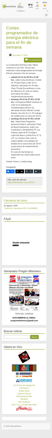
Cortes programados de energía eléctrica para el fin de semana (22, 37)
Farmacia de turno (15, 200)
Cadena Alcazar (24, 394)
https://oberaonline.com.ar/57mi (20, 182)
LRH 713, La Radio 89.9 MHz (24, 405)
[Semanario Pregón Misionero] (24, 293)
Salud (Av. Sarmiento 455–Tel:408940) (20, 208)
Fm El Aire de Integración (24, 385)
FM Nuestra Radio (24, 396)
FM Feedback (24, 402)
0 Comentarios (34, 60)
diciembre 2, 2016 (20, 55)
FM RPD (24, 399)
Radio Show (24, 391)
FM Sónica (24, 388)
